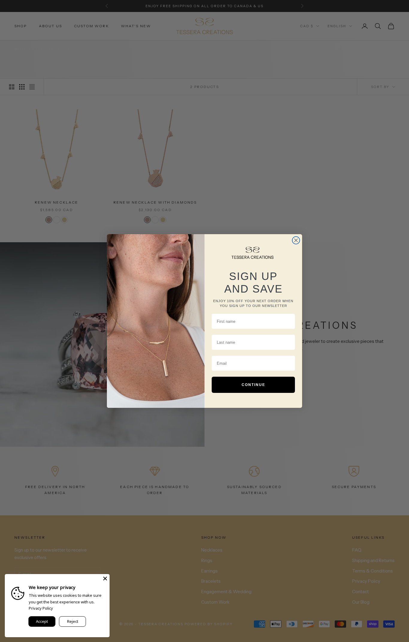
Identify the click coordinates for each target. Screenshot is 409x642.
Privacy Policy (41, 608)
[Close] (105, 579)
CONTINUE (253, 385)
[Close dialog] (296, 240)
